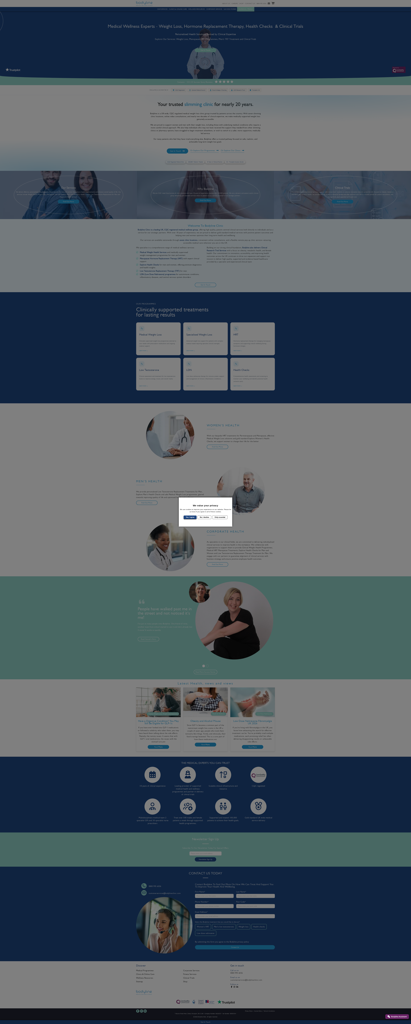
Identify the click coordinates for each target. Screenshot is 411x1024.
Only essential (220, 517)
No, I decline (204, 517)
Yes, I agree (190, 517)
